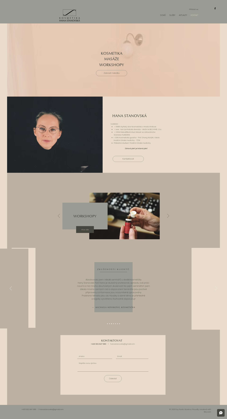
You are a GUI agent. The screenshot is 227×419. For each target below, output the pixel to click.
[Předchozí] (59, 216)
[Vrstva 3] (111, 323)
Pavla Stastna (185, 409)
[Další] (168, 216)
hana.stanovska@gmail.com (122, 344)
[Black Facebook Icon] (215, 8)
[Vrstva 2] (109, 323)
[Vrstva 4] (113, 323)
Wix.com (207, 412)
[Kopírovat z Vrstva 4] (115, 323)
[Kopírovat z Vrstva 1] (119, 323)
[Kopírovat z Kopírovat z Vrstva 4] (117, 323)
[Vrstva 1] (107, 323)
